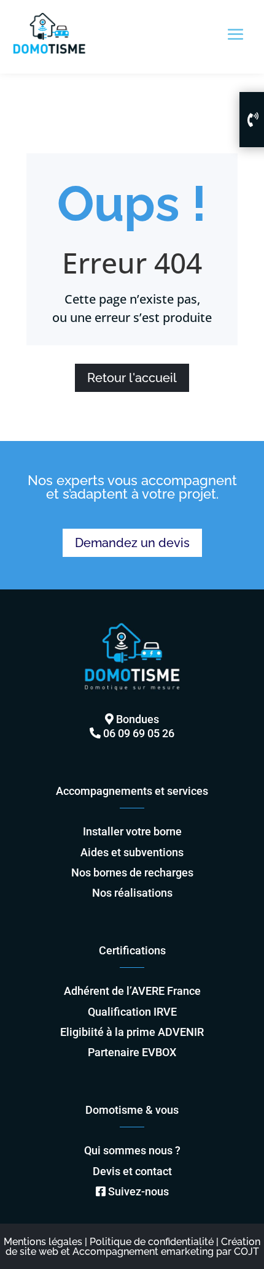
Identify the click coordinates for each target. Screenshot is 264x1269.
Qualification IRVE (132, 1011)
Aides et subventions (132, 852)
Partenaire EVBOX (132, 1052)
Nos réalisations (132, 892)
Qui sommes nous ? (132, 1150)
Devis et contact (132, 1171)
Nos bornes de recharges (132, 872)
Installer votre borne (132, 831)
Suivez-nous (138, 1191)
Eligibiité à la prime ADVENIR (132, 1032)
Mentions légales (43, 1242)
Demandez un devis (132, 542)
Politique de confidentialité (152, 1242)
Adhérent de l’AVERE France (132, 990)
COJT (246, 1251)
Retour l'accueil (132, 377)
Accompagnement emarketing (143, 1251)
